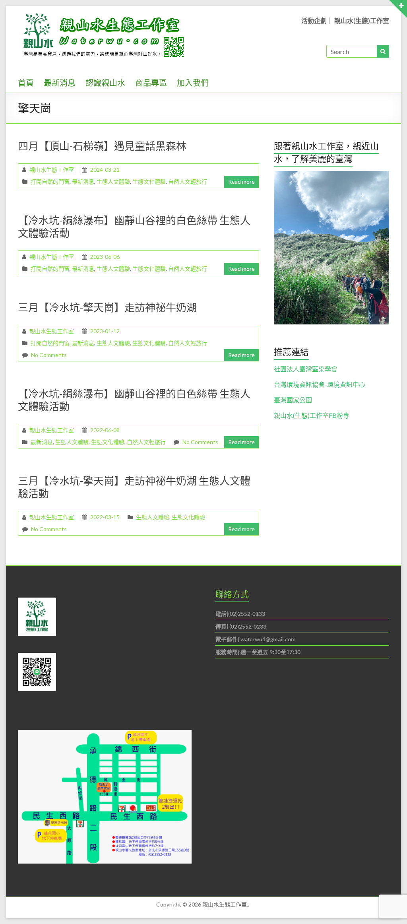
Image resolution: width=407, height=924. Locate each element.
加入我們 (193, 82)
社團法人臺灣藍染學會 (305, 369)
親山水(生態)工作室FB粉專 (311, 415)
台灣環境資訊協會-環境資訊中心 (319, 384)
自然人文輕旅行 (187, 181)
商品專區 (151, 82)
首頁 (26, 82)
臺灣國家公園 (293, 400)
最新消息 (60, 82)
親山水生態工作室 (51, 169)
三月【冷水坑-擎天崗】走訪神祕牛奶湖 (107, 307)
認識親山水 (105, 82)
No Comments (49, 354)
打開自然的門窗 (50, 181)
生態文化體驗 (149, 181)
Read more (241, 181)
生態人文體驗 (113, 181)
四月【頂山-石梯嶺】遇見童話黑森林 (102, 146)
